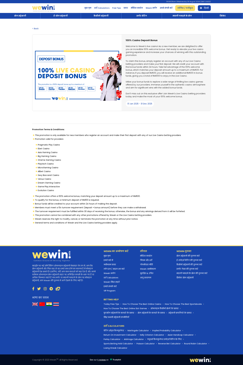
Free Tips (116, 8)
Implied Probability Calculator (166, 330)
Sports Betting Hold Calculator (118, 343)
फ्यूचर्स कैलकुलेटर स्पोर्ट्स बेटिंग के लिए (164, 339)
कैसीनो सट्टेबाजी (101, 15)
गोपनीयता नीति (146, 264)
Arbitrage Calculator (134, 339)
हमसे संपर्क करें (166, 8)
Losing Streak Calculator (115, 348)
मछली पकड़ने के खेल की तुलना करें (191, 273)
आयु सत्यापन (145, 277)
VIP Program (109, 290)
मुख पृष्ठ (87, 8)
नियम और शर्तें (146, 260)
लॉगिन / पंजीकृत (185, 8)
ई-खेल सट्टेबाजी (60, 15)
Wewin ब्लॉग (151, 8)
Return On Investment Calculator (120, 334)
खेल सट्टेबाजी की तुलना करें (188, 255)
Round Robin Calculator (195, 343)
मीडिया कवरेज (137, 8)
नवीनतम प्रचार (110, 264)
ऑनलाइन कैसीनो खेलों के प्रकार (164, 308)
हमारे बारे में (108, 260)
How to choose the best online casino (142, 304)
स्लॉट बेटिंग (141, 15)
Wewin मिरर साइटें (112, 282)
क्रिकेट (223, 15)
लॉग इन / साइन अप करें (114, 268)
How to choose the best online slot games (125, 308)
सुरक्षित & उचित (146, 273)
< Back (35, 28)
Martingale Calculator (138, 330)
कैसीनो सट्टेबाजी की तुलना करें (189, 264)
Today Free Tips (111, 304)
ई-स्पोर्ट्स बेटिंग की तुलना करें (189, 260)
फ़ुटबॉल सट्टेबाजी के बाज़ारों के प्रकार (119, 312)
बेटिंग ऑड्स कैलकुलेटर (114, 330)
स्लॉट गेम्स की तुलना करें (187, 268)
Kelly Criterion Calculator (152, 334)
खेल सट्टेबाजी (20, 15)
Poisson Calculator (146, 343)
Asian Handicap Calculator (181, 334)
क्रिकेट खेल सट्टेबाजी (185, 277)
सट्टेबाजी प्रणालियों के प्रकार (180, 312)
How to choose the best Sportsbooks (183, 304)
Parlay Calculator (112, 339)
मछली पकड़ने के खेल (182, 15)
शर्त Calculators (101, 8)
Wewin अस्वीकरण (148, 268)
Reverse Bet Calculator (169, 343)
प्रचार (126, 8)
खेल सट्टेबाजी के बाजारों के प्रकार (151, 312)
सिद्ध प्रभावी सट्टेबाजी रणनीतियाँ (116, 317)
